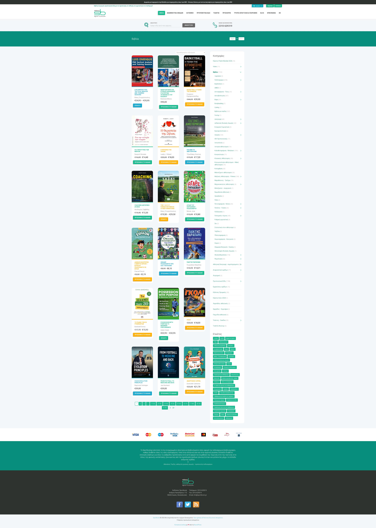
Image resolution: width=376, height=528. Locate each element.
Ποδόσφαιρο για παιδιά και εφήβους (223, 396)
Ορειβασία (218, 196)
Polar (215, 342)
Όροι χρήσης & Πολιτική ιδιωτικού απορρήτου (208, 517)
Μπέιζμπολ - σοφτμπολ (223, 188)
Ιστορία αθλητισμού (221, 147)
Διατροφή (218, 119)
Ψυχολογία (218, 259)
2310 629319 (225, 26)
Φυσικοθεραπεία (220, 255)
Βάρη (216, 100)
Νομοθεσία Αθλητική (222, 192)
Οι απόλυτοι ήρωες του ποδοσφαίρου (224, 385)
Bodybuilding (219, 103)
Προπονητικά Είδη (219, 281)
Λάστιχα (225, 371)
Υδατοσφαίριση (220, 235)
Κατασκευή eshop (180, 525)
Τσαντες (216, 13)
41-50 (172, 403)
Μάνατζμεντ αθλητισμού (223, 172)
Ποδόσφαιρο (219, 80)
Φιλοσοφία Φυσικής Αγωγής (224, 251)
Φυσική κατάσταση (232, 414)
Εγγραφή (270, 5)
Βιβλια (161, 13)
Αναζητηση (189, 25)
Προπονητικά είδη (232, 400)
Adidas (216, 338)
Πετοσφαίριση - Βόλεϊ (222, 204)
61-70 (185, 403)
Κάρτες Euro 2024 (219, 298)
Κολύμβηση (218, 169)
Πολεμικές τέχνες (221, 216)
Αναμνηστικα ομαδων (175, 13)
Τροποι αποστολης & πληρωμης (245, 13)
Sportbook (156, 517)
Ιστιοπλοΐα (218, 143)
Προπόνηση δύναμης (219, 403)
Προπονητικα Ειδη (203, 13)
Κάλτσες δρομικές (219, 292)
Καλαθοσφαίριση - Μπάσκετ (224, 150)
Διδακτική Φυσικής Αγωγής (224, 123)
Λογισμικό (216, 276)
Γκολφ (217, 115)
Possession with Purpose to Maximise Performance (167, 325)
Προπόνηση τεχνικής (219, 411)
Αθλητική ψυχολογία (219, 345)
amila (222, 338)
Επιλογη (137, 105)
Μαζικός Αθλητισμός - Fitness (225, 176)
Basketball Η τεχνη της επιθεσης (194, 90)
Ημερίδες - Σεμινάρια (220, 309)
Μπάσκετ (216, 382)
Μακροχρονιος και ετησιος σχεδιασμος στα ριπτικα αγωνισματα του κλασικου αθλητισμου (168, 94)
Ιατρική (217, 135)
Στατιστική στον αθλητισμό (224, 227)
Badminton (218, 84)
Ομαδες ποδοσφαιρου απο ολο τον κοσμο (167, 263)
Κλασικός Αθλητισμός (222, 158)
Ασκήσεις (230, 345)
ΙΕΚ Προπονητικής (221, 139)
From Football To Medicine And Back (167, 381)
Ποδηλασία (218, 212)
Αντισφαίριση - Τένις (222, 92)
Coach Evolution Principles (141, 381)
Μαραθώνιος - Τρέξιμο (222, 180)
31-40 (166, 403)
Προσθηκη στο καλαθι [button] (169, 107)
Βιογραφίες (229, 353)
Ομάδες (226, 389)
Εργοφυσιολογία (220, 131)
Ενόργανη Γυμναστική (222, 127)
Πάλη (216, 200)
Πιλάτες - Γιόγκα (220, 208)
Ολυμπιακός (217, 389)
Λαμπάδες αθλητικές (220, 303)
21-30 (159, 403)
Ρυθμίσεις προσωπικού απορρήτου (188, 520)
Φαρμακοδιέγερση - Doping (224, 247)
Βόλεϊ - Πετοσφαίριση (220, 356)
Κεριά (229, 363)
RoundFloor (197, 525)
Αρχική (233, 38)
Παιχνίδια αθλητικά (219, 315)
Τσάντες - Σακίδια (219, 320)
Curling (217, 107)
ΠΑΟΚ (215, 392)
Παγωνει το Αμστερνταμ (191, 150)
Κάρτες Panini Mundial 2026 (222, 61)
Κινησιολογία (219, 154)
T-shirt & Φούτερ (218, 326)
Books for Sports (230, 338)
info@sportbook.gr (200, 495)
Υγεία (222, 414)
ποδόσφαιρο (229, 418)
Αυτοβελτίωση (220, 96)
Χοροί (217, 243)
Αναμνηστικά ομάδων (220, 270)
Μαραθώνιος (235, 374)
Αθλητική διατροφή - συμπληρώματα (225, 264)
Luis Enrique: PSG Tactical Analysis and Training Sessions (141, 92)
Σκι (216, 223)
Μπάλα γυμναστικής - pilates (229, 378)
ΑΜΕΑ (217, 88)
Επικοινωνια (271, 13)
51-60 (179, 403)
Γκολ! (189, 320)
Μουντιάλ (216, 378)
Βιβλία (215, 72)
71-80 (192, 403)
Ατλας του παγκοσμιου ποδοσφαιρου (192, 206)
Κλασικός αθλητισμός (230, 367)
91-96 (165, 408)
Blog (262, 13)
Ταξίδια (217, 231)
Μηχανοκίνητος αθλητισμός (224, 184)
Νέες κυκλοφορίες (227, 382)
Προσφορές (231, 411)
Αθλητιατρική (223, 342)
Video (215, 66)
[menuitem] (279, 13)
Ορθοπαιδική (234, 389)
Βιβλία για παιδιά (220, 111)
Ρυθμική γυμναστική (221, 220)
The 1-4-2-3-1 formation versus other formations (167, 206)
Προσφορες (227, 13)
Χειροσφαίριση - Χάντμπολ (224, 239)
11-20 (153, 403)
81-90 (198, 403)
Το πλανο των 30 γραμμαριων (141, 323)
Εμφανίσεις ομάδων (220, 287)
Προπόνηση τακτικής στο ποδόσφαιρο (224, 407)
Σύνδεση (278, 5)
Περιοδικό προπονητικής (226, 392)
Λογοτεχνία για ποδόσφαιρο (221, 374)
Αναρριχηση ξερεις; (194, 381)
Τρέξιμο (216, 414)
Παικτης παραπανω (193, 262)
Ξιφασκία (218, 76)
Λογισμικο (190, 13)
